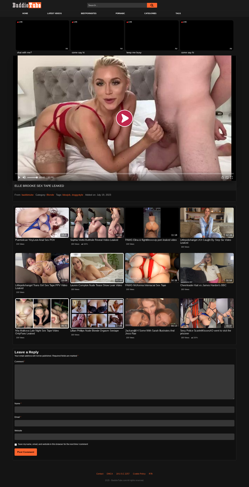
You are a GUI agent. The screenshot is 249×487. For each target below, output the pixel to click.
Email (18, 417)
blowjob (66, 194)
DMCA (110, 474)
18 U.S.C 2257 (123, 474)
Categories (150, 13)
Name (18, 403)
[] (152, 5)
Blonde (50, 194)
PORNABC (120, 13)
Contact (99, 474)
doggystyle (77, 194)
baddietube (28, 194)
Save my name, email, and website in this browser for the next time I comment (53, 444)
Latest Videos (54, 13)
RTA (151, 474)
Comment (20, 361)
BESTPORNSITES (88, 13)
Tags (178, 13)
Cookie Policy (139, 474)
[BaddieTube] (27, 5)
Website (18, 430)
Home (25, 13)
